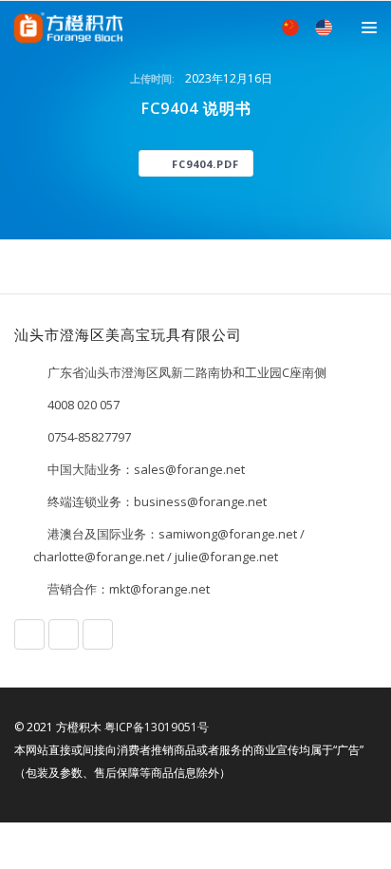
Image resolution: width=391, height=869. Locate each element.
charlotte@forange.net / (104, 556)
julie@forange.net (226, 556)
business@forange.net (200, 501)
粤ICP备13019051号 (156, 727)
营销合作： (77, 588)
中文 (290, 27)
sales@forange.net (189, 469)
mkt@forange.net (159, 588)
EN (323, 27)
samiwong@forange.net (227, 533)
